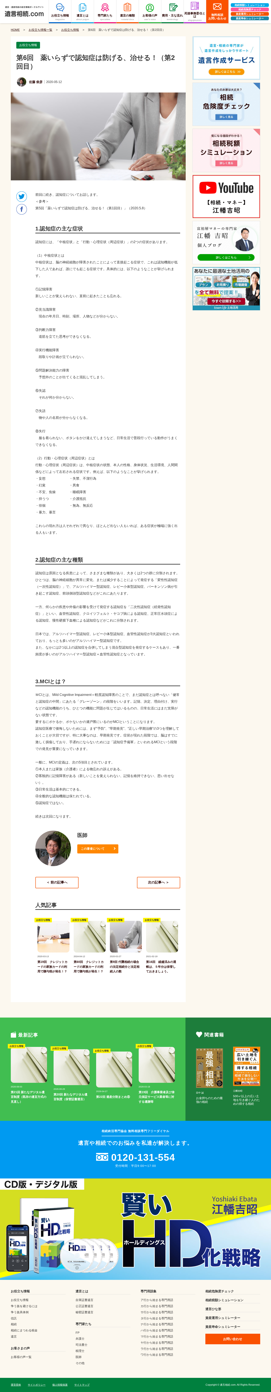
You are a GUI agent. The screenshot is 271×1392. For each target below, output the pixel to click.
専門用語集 (148, 1291)
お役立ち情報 (70, 29)
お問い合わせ (232, 1339)
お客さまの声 (20, 1348)
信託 (14, 1318)
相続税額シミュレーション (250, 5)
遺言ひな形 (213, 1309)
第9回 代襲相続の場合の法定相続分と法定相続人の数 (125, 966)
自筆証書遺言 (84, 1300)
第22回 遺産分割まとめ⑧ (113, 1096)
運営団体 (16, 1384)
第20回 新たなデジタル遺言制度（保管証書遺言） (70, 1097)
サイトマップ (82, 1384)
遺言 (14, 1336)
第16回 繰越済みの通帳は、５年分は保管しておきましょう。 (161, 966)
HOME (15, 29)
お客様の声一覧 (21, 1357)
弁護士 (80, 1338)
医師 (79, 1357)
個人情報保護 (60, 1384)
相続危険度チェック (249, 9)
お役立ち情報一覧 (40, 29)
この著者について (93, 848)
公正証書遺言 (84, 1306)
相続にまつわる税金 (24, 1330)
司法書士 (81, 1344)
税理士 (80, 1351)
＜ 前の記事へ (57, 882)
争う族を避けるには (24, 1306)
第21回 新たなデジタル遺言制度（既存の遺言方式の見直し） (28, 1096)
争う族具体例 (20, 1312)
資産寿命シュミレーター (250, 18)
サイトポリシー (37, 1384)
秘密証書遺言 (84, 1312)
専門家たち (83, 1324)
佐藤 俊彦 (36, 81)
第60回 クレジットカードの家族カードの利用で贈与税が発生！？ (89, 966)
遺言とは (82, 1291)
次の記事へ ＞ (158, 882)
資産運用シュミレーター (250, 13)
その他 (80, 1363)
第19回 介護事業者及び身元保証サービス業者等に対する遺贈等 (157, 1096)
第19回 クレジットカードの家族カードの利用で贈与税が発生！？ (52, 966)
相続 (14, 1324)
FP (77, 1332)
